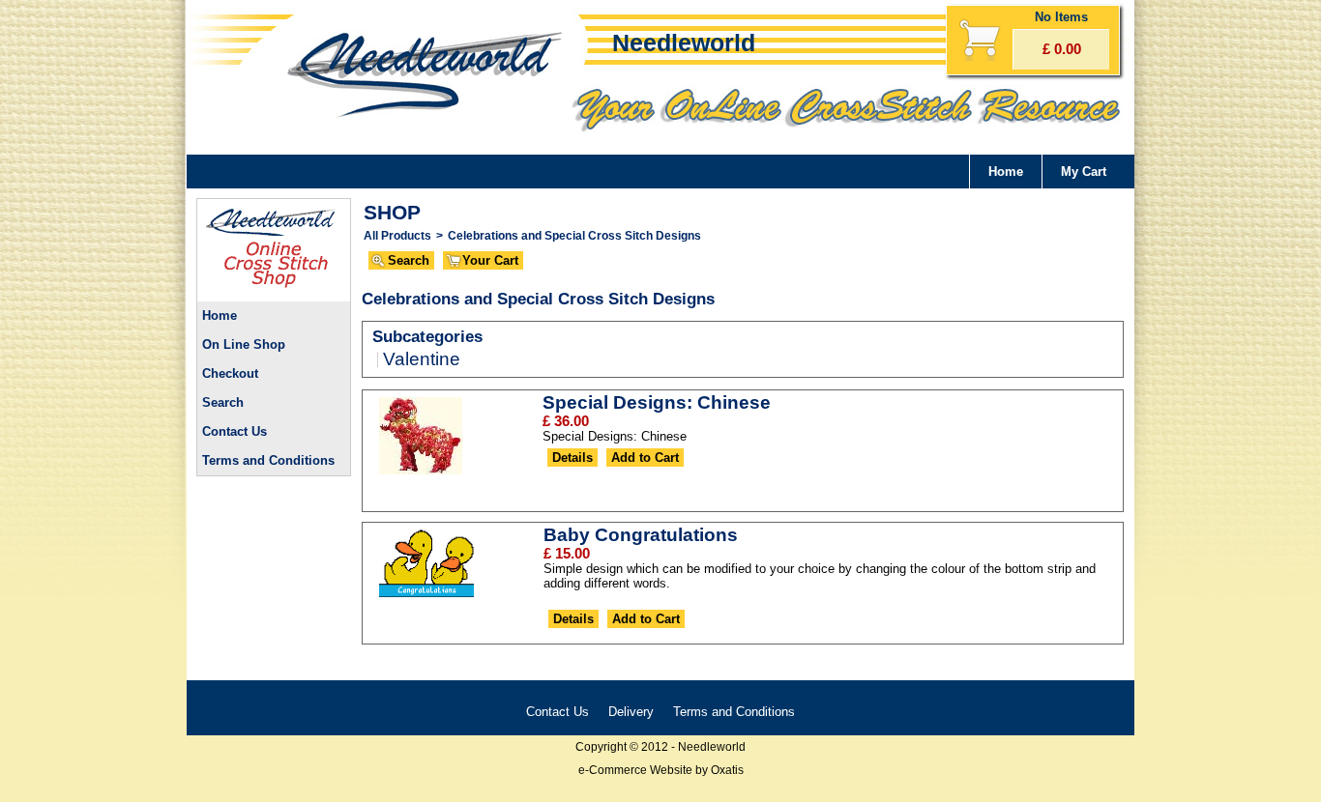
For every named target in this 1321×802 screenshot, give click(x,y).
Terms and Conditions (268, 460)
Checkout (230, 373)
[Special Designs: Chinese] (420, 474)
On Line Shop (243, 344)
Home (1005, 171)
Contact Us (234, 431)
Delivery (631, 711)
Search (223, 402)
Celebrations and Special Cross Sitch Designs (574, 236)
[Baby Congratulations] (426, 596)
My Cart (1083, 171)
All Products (397, 236)
